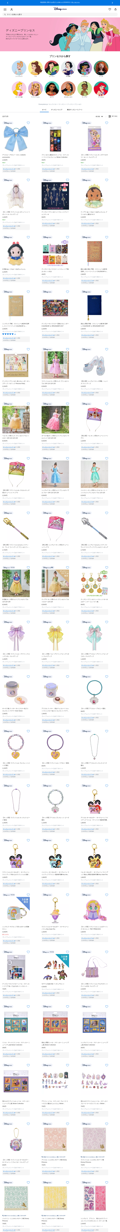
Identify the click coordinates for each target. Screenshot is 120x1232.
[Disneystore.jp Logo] (60, 9)
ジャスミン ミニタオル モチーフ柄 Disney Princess (15, 1220)
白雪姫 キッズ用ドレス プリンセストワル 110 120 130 (15, 601)
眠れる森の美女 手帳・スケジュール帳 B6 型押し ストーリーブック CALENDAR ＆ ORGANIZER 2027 (94, 270)
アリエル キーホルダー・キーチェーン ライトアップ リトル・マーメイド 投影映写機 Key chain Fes (94, 819)
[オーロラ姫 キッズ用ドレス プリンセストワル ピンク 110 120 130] (55, 419)
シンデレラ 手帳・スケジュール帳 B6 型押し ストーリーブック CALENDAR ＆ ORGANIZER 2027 (15, 325)
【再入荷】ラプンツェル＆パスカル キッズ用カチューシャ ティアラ (15, 491)
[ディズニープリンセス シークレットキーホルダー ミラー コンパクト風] (94, 583)
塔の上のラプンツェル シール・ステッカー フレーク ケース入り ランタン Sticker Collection (94, 1102)
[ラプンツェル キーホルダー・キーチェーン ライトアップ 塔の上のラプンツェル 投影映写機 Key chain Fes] (16, 856)
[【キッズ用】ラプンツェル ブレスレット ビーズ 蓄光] (16, 747)
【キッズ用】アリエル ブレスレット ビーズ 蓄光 (55, 819)
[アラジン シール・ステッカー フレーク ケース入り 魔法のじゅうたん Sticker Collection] (55, 1081)
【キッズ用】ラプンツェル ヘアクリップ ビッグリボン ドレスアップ (16, 655)
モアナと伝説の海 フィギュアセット (53, 984)
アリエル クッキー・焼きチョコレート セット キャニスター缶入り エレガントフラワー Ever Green (55, 710)
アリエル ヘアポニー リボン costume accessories (14, 156)
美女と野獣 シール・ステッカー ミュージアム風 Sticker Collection (55, 1044)
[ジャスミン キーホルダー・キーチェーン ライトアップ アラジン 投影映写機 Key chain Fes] (55, 856)
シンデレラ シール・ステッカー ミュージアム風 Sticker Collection (94, 1044)
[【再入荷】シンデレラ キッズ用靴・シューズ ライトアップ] (94, 365)
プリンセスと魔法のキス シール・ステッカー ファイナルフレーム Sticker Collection (55, 156)
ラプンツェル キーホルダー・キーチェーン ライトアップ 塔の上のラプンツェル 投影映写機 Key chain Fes (16, 873)
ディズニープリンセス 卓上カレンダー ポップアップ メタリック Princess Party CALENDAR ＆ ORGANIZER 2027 (16, 382)
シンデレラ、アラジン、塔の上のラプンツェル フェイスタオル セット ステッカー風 (94, 1220)
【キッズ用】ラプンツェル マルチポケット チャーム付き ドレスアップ (94, 985)
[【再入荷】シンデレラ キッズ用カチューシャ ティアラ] (55, 528)
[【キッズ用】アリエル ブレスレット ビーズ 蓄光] (55, 801)
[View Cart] (115, 9)
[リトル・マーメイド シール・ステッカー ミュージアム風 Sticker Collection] (16, 1022)
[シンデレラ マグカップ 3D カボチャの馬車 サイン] (16, 910)
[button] (7, 3)
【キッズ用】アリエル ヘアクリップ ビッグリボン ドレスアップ (94, 655)
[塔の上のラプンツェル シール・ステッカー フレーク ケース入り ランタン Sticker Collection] (94, 1081)
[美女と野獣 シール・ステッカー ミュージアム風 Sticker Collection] (55, 1022)
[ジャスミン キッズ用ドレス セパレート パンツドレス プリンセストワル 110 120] (94, 474)
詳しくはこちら (75, 2)
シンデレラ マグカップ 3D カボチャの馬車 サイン (15, 928)
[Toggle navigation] (5, 10)
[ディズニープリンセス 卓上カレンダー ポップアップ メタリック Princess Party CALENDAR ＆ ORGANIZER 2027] (16, 365)
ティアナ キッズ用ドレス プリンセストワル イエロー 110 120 (55, 601)
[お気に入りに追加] (28, 122)
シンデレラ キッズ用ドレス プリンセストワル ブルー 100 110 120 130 (55, 491)
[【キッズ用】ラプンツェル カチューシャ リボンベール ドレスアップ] (16, 196)
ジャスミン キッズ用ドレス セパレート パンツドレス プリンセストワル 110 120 (94, 491)
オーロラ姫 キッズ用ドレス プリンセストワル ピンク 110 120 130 (55, 437)
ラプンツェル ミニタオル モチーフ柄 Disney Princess (92, 1161)
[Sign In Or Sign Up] (12, 10)
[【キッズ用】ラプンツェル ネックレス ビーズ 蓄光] (16, 801)
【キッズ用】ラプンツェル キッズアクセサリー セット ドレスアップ (94, 156)
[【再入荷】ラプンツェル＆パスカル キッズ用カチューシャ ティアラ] (16, 474)
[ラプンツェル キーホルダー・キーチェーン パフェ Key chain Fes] (55, 910)
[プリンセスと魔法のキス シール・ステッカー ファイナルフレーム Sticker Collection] (55, 139)
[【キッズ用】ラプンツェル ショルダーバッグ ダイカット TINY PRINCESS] (94, 910)
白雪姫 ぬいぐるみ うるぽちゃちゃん (14, 269)
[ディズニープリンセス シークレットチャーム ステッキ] (55, 196)
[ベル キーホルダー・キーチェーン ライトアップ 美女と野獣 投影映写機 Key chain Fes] (94, 856)
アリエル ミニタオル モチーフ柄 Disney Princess (54, 1161)
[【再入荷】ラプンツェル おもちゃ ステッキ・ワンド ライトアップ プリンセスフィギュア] (16, 528)
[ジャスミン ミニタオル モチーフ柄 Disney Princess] (16, 1198)
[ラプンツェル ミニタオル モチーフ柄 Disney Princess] (94, 1139)
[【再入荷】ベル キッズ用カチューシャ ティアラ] (94, 419)
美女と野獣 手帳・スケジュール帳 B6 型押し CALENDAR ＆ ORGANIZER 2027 (94, 325)
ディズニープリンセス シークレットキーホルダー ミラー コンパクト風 (94, 601)
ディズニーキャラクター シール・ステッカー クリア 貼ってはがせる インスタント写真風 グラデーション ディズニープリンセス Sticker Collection (16, 985)
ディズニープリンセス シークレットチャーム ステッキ (55, 213)
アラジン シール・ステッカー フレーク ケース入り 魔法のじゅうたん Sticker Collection (55, 1102)
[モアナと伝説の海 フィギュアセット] (55, 968)
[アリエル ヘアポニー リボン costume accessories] (16, 139)
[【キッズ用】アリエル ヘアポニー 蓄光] (94, 692)
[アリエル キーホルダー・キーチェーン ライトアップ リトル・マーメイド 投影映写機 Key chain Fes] (94, 801)
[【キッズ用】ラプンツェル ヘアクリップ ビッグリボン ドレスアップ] (16, 638)
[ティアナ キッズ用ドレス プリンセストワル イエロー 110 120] (55, 583)
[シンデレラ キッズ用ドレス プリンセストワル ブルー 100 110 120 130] (55, 474)
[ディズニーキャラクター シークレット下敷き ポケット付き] (55, 253)
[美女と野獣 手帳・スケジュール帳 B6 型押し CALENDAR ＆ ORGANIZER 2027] (94, 307)
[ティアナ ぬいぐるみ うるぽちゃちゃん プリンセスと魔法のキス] (94, 196)
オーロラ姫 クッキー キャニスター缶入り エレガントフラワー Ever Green (15, 710)
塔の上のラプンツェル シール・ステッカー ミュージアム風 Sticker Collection (15, 1102)
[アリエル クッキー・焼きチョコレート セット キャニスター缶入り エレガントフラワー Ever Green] (55, 692)
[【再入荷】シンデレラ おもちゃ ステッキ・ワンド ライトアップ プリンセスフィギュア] (94, 528)
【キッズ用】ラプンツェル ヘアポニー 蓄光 (55, 763)
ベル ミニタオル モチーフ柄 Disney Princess (53, 1220)
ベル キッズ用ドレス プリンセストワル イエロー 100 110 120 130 (15, 437)
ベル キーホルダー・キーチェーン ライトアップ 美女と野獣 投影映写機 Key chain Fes (94, 873)
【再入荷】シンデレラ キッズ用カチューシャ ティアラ (55, 546)
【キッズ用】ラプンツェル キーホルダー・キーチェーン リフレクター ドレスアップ (15, 1161)
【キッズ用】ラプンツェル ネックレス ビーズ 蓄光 (16, 819)
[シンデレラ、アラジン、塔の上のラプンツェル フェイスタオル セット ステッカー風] (94, 1198)
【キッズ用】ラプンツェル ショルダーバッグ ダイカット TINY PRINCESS (94, 928)
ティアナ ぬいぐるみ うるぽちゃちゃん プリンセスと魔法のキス (94, 213)
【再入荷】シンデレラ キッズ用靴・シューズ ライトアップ (94, 382)
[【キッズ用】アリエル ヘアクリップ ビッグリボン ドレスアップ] (94, 638)
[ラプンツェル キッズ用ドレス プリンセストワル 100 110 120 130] (55, 365)
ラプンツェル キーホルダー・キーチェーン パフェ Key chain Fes (55, 928)
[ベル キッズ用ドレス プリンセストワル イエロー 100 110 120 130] (16, 419)
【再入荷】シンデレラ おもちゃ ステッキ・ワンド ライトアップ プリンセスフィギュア (94, 546)
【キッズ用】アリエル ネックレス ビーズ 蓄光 (94, 764)
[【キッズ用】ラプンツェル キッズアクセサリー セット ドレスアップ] (94, 139)
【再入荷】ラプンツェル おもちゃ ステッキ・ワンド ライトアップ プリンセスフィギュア (16, 546)
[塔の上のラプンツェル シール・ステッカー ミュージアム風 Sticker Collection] (16, 1081)
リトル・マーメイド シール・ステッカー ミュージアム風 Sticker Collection (16, 1044)
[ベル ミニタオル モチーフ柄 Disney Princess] (55, 1198)
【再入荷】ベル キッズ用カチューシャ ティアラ (94, 437)
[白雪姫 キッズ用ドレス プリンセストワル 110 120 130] (16, 583)
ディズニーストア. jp (9, 169)
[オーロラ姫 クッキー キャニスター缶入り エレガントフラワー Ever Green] (16, 692)
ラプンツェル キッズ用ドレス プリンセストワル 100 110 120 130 (55, 382)
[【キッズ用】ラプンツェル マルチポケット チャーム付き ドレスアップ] (94, 968)
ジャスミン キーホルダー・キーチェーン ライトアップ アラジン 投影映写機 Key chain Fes (55, 873)
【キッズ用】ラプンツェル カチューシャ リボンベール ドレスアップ (16, 213)
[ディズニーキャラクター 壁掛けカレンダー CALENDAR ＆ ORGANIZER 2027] (55, 307)
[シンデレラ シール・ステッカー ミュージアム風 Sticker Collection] (94, 1022)
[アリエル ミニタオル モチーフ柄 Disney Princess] (55, 1139)
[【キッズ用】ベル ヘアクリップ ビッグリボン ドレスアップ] (55, 638)
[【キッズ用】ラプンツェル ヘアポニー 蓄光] (55, 747)
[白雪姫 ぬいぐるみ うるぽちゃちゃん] (16, 253)
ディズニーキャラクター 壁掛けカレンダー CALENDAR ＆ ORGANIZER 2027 (55, 325)
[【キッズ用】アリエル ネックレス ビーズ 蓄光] (94, 747)
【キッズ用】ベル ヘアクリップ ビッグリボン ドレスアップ (55, 655)
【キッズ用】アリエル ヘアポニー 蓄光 (93, 708)
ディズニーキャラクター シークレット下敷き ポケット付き (55, 270)
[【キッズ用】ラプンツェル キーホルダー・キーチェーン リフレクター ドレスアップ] (16, 1139)
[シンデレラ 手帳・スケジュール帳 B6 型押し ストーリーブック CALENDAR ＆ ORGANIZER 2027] (16, 307)
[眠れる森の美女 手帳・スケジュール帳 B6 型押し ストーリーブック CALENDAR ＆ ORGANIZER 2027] (94, 253)
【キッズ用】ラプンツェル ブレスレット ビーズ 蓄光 (16, 764)
